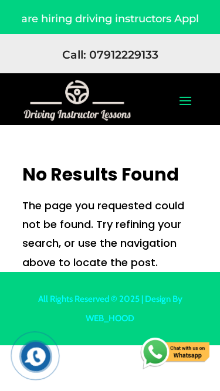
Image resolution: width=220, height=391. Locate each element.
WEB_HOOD (110, 318)
